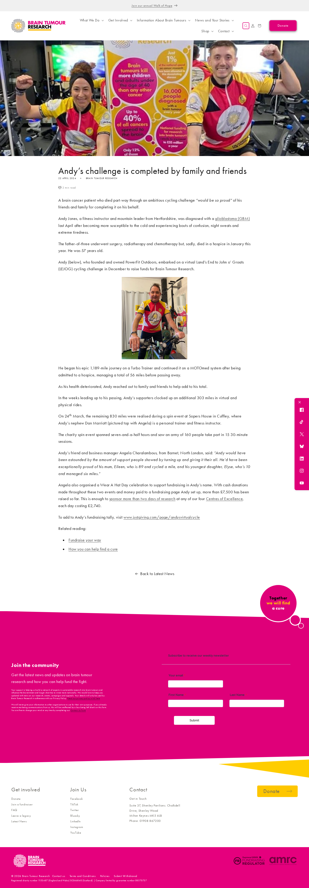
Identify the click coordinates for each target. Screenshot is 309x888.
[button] (91, 20)
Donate (16, 798)
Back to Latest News (157, 573)
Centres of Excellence (224, 498)
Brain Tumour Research (36, 876)
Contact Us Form (78, 710)
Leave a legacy (21, 815)
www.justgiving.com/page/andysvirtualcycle (162, 517)
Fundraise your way (85, 540)
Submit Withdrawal (125, 876)
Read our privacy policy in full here (83, 698)
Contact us (58, 876)
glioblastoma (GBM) (232, 218)
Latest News (19, 821)
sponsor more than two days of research (142, 498)
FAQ (14, 810)
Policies (104, 876)
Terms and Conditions (83, 876)
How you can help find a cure (93, 549)
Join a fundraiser (22, 804)
